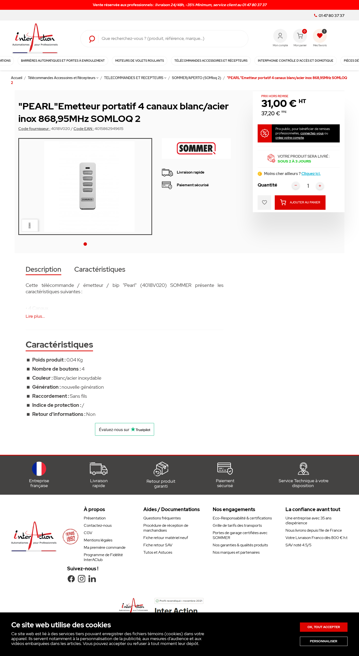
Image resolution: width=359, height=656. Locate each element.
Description (43, 270)
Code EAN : (84, 129)
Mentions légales (98, 540)
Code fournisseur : (34, 129)
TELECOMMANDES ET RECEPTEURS (134, 78)
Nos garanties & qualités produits (240, 545)
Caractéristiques (99, 270)
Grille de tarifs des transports (237, 525)
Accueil (17, 78)
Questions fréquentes (162, 518)
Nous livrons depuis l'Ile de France (313, 530)
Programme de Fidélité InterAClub (103, 557)
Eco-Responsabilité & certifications (242, 518)
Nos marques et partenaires (236, 552)
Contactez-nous (98, 525)
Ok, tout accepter (323, 627)
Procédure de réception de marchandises (165, 528)
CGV (88, 532)
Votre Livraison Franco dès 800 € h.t (316, 537)
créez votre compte (289, 138)
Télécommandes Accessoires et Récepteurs (62, 78)
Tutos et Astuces (157, 552)
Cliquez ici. (311, 173)
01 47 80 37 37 (331, 15)
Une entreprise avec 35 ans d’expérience (308, 520)
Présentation (95, 518)
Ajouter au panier (305, 202)
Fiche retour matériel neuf (165, 537)
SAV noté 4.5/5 (298, 545)
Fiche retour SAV (157, 545)
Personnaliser (323, 641)
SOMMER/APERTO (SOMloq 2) (197, 78)
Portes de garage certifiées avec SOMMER (240, 535)
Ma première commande (105, 547)
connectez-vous (312, 133)
